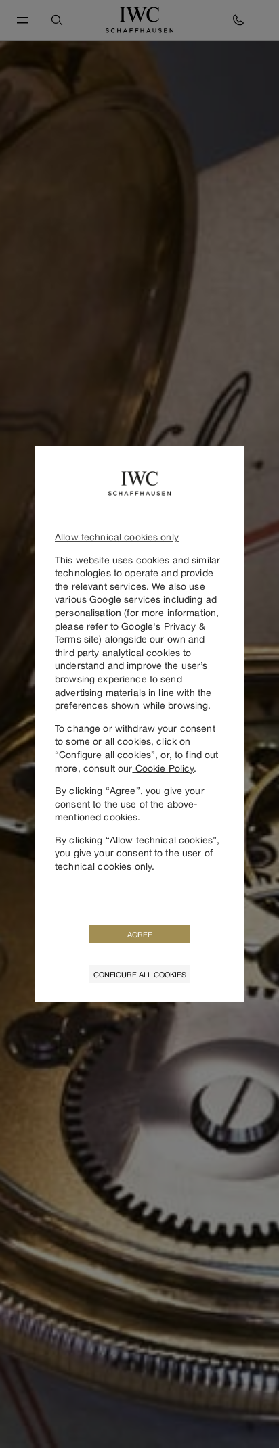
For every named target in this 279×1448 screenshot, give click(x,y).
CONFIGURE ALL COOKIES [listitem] (139, 974)
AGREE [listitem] (139, 934)
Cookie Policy (163, 768)
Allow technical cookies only (117, 536)
